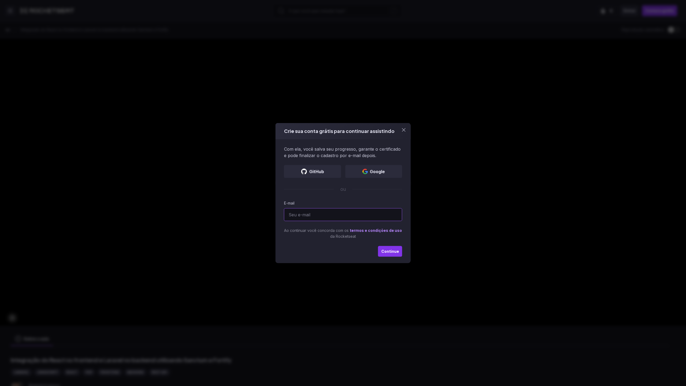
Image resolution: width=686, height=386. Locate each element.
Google (377, 171)
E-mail (289, 203)
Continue (390, 251)
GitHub (316, 171)
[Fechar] (404, 130)
